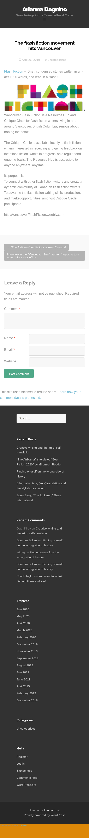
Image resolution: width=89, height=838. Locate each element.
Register (22, 756)
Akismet (23, 825)
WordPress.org (26, 784)
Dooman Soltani (27, 540)
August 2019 (25, 665)
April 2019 (23, 686)
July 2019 (23, 672)
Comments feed (27, 777)
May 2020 (23, 616)
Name (9, 338)
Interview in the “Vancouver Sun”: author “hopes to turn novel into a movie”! (43, 256)
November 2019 (27, 651)
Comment (12, 309)
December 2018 (27, 700)
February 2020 (26, 637)
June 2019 (23, 679)
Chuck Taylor (25, 576)
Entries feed (24, 770)
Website (10, 361)
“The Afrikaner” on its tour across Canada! (36, 247)
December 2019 (27, 644)
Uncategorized (56, 59)
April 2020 (23, 623)
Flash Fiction (13, 71)
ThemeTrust (52, 810)
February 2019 (26, 693)
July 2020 (23, 609)
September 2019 (27, 658)
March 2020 (24, 630)
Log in (21, 763)
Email (9, 349)
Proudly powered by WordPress (44, 815)
